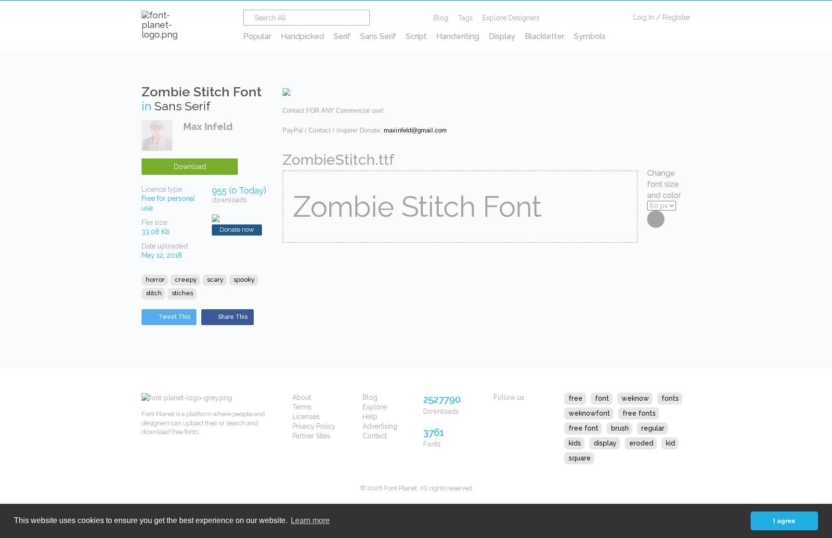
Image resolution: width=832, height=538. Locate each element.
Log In (643, 17)
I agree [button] (784, 521)
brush (620, 428)
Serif (342, 36)
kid (670, 443)
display (605, 443)
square (580, 458)
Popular (257, 36)
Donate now (237, 229)
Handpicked (302, 36)
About (301, 397)
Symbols (590, 36)
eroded (641, 443)
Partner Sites (311, 436)
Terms (302, 407)
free (576, 398)
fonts (670, 398)
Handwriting (457, 36)
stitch (154, 293)
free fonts (639, 413)
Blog (440, 18)
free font (583, 428)
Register (676, 17)
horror (155, 279)
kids (575, 443)
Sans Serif (378, 36)
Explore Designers (511, 18)
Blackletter (544, 36)
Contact (375, 436)
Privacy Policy (314, 426)
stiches (182, 293)
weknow (635, 398)
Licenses (306, 416)
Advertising (380, 426)
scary (215, 279)
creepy (186, 279)
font (602, 398)
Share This (232, 317)
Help (370, 416)
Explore (375, 407)
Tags (465, 18)
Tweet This (174, 317)
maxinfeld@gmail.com (415, 130)
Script (416, 36)
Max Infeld (208, 126)
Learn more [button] (310, 520)
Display (502, 36)
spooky (244, 279)
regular (652, 428)
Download (190, 167)
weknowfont (589, 413)
